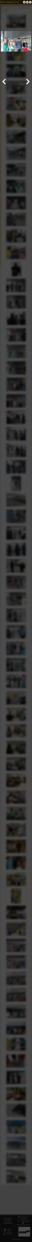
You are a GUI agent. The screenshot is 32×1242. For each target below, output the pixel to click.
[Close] (30, 2)
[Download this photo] (24, 2)
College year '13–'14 (11, 2)
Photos (2, 2)
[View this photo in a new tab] (27, 2)
